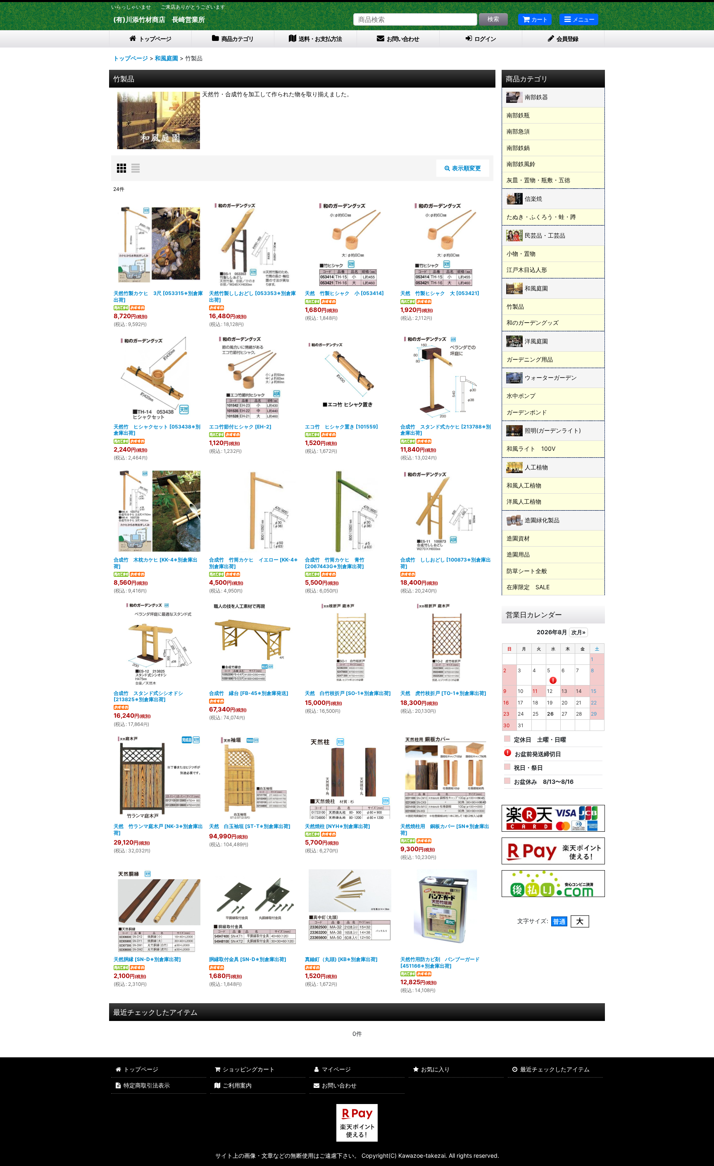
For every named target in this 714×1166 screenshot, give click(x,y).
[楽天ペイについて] (553, 817)
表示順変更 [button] (466, 167)
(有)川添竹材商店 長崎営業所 (159, 19)
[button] (578, 19)
